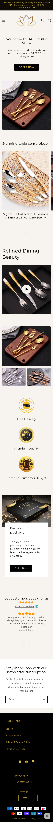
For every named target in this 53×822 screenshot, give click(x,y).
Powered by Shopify (34, 819)
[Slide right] (33, 233)
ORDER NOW (26, 67)
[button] (3, 20)
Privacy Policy (13, 735)
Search (9, 728)
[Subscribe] (44, 699)
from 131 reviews (25, 606)
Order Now (21, 568)
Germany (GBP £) (25, 782)
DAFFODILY (22, 819)
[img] (26, 603)
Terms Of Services (15, 749)
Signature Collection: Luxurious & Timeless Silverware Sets (25, 215)
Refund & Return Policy (17, 742)
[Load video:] (26, 289)
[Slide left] (20, 233)
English (25, 798)
